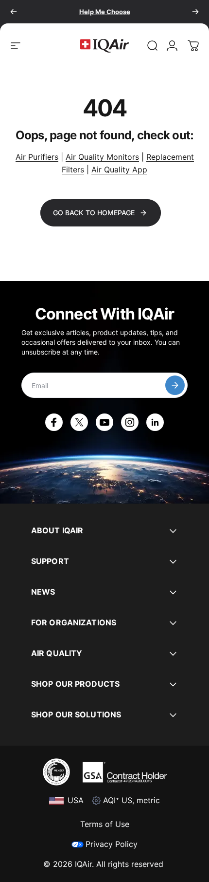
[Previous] (13, 11)
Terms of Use (104, 824)
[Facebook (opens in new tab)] (54, 422)
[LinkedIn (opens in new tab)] (155, 422)
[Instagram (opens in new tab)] (130, 422)
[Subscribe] (175, 385)
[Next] (195, 11)
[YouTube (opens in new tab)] (104, 422)
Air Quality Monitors (102, 157)
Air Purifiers (37, 157)
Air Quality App (119, 169)
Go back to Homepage (94, 212)
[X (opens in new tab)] (79, 422)
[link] (152, 45)
